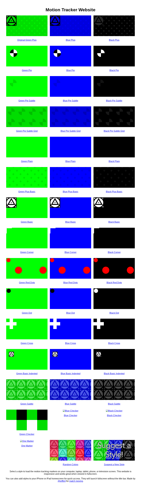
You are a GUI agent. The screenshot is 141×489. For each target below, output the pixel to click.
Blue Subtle (70, 404)
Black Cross (114, 343)
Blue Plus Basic (70, 191)
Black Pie (114, 70)
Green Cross (27, 343)
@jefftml (62, 481)
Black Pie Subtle (114, 101)
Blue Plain (70, 161)
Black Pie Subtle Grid (114, 131)
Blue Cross (70, 343)
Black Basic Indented (114, 373)
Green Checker (26, 434)
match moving (76, 481)
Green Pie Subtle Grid (27, 131)
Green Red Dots (27, 282)
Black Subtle (114, 404)
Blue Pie (70, 70)
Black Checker (114, 415)
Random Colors (70, 464)
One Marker (27, 446)
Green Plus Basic (26, 191)
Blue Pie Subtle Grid (71, 131)
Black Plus (114, 40)
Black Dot (114, 313)
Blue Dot (70, 313)
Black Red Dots (114, 282)
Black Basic (114, 222)
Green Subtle (26, 404)
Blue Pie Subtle (70, 101)
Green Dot (27, 313)
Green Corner (27, 252)
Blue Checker (70, 415)
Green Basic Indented (26, 373)
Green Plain (27, 161)
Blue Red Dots (70, 282)
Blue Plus (70, 40)
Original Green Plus (26, 40)
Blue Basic (70, 222)
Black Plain (114, 161)
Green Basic (27, 222)
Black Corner (114, 252)
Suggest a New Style (114, 464)
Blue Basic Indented (70, 373)
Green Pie (27, 70)
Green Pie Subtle (26, 101)
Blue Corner (70, 252)
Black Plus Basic (114, 191)
